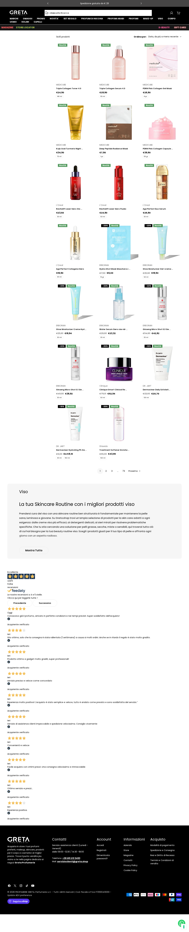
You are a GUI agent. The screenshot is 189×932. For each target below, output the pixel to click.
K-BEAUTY (164, 27)
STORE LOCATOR (25, 27)
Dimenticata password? (103, 857)
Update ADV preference (19, 895)
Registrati (101, 850)
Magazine (128, 855)
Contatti (128, 860)
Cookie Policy (130, 870)
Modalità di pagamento (162, 845)
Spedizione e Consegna (162, 850)
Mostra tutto (33, 550)
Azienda (128, 845)
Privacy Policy (130, 865)
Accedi (100, 845)
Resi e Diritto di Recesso (162, 855)
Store (126, 850)
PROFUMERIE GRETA (24, 892)
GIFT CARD (180, 27)
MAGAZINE (7, 27)
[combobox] (98, 13)
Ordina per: (140, 36)
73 (123, 471)
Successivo (45, 603)
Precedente (19, 603)
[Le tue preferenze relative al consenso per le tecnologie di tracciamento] (184, 927)
